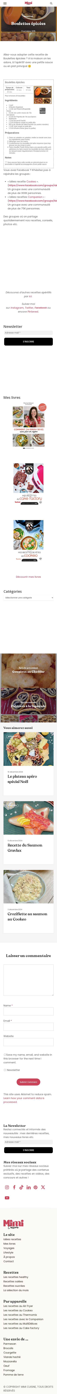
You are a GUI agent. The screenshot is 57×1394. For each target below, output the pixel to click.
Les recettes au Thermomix (20, 1315)
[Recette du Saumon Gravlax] (28, 832)
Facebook (41, 307)
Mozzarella (10, 1361)
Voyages (8, 1248)
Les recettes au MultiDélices (20, 1323)
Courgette (9, 1352)
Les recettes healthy (15, 1277)
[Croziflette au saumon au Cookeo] (28, 901)
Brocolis (8, 1348)
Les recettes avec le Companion (23, 1319)
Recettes (28, 16)
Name (8, 1005)
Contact (8, 1261)
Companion (35, 197)
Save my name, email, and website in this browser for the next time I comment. (27, 1058)
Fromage (9, 1370)
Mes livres (9, 1243)
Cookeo (31, 181)
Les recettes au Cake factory (21, 1328)
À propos (9, 1257)
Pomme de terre (13, 1374)
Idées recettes (12, 1239)
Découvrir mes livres (28, 577)
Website (8, 1036)
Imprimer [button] (43, 112)
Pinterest (33, 311)
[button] (5, 3)
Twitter (29, 307)
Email (7, 1021)
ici (30, 296)
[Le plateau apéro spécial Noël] (28, 763)
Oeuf (6, 1366)
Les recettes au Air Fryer (18, 1306)
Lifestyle (8, 1252)
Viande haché (11, 1357)
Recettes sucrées (14, 1286)
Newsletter (13, 1070)
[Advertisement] (28, 258)
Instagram (17, 307)
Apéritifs (12, 736)
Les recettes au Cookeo (18, 1310)
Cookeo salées (15, 874)
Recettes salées (13, 1281)
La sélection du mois (16, 1290)
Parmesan (9, 1343)
